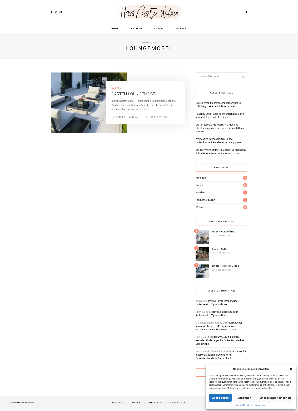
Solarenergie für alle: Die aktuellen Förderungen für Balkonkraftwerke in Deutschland (220, 340)
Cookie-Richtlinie (244, 405)
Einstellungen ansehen (275, 398)
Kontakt (136, 403)
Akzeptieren (220, 398)
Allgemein (201, 177)
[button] (291, 369)
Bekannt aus (177, 403)
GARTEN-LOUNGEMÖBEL (134, 94)
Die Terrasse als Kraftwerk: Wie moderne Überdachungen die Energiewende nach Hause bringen (220, 128)
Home (114, 28)
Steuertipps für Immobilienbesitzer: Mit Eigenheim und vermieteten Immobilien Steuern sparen (219, 326)
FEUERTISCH (219, 248)
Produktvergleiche (205, 200)
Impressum (260, 405)
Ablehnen (244, 398)
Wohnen (181, 28)
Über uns (118, 403)
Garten (159, 28)
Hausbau (136, 28)
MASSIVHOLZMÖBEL (223, 231)
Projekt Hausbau (127, 117)
